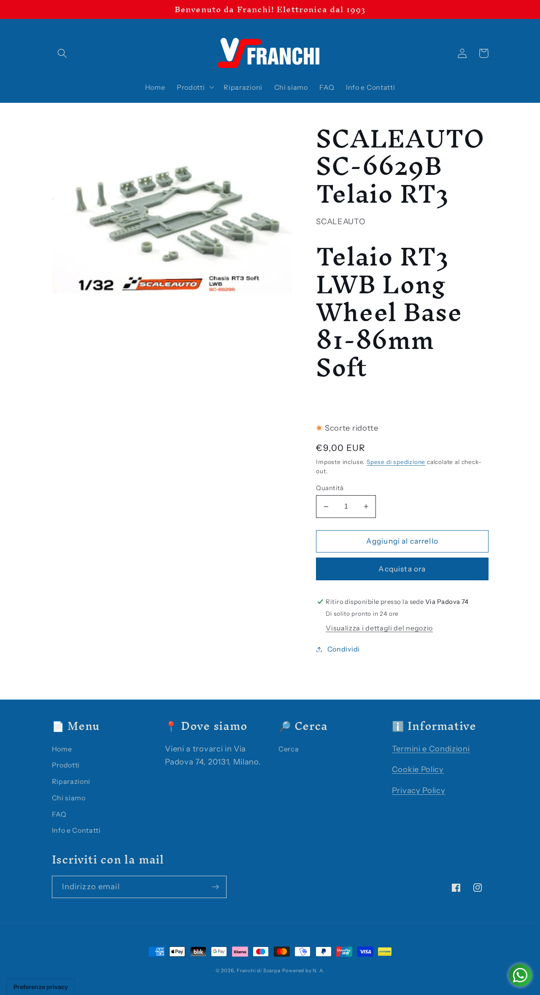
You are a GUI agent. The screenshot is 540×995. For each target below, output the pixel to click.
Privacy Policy (419, 790)
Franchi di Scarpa (259, 971)
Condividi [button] (343, 649)
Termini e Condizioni (431, 749)
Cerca (288, 749)
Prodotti (66, 765)
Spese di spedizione (396, 462)
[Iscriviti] (215, 887)
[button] (62, 53)
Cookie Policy (418, 769)
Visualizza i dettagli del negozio (379, 628)
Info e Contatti (76, 830)
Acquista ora (402, 568)
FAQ (59, 814)
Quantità (330, 488)
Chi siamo (69, 798)
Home (62, 749)
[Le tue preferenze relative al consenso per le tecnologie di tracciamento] (41, 987)
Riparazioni (71, 781)
